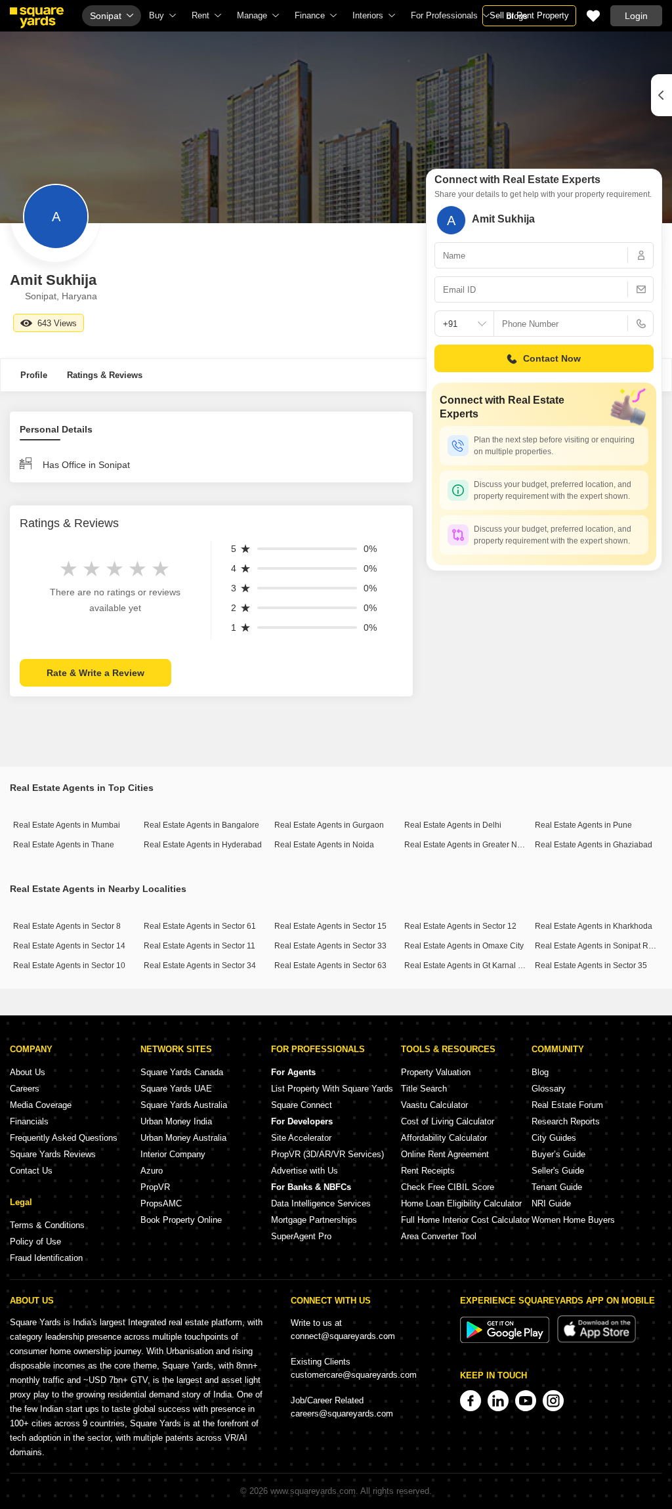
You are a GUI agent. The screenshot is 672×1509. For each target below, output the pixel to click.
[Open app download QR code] (661, 95)
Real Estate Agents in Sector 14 (69, 945)
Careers (24, 1089)
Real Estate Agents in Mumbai (66, 825)
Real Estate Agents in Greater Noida (468, 844)
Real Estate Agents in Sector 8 (67, 926)
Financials (29, 1121)
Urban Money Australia (183, 1138)
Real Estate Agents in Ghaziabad (593, 844)
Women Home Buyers (573, 1220)
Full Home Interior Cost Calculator (465, 1220)
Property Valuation (436, 1072)
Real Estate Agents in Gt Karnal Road (470, 965)
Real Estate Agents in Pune (583, 825)
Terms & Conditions (47, 1225)
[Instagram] (553, 1400)
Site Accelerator (301, 1138)
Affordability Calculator (444, 1138)
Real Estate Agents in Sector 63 (330, 965)
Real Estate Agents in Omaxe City (464, 945)
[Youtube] (525, 1400)
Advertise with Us (304, 1171)
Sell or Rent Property (529, 15)
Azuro (151, 1171)
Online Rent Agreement (445, 1154)
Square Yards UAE (176, 1089)
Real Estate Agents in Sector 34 (200, 965)
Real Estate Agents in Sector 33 (330, 945)
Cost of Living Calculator (447, 1121)
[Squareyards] (37, 17)
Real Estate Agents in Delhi (452, 825)
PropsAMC (161, 1203)
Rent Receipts (428, 1171)
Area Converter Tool (438, 1236)
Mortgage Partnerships (314, 1220)
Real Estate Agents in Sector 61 (200, 926)
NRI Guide (551, 1203)
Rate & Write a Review (95, 673)
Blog (540, 1072)
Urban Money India (176, 1121)
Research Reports (566, 1121)
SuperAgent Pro (301, 1236)
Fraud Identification (46, 1258)
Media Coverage (41, 1105)
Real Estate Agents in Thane (63, 844)
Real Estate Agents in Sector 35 (591, 965)
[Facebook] (470, 1400)
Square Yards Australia (183, 1105)
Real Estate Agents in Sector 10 (69, 965)
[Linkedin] (498, 1400)
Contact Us (31, 1171)
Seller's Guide (558, 1171)
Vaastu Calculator (434, 1105)
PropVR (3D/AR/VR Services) (327, 1154)
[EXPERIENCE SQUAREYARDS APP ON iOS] (596, 1340)
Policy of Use (35, 1241)
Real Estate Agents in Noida (324, 844)
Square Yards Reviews (53, 1154)
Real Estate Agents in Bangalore (201, 825)
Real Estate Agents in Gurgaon (329, 825)
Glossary (549, 1089)
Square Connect (301, 1105)
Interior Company (172, 1154)
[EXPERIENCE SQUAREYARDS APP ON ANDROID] (506, 1340)
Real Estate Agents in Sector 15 (330, 926)
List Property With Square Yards (332, 1089)
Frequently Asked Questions (63, 1138)
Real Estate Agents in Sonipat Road (598, 945)
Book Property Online (181, 1220)
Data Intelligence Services (321, 1203)
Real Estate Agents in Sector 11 (199, 945)
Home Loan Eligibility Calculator (461, 1203)
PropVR (155, 1187)
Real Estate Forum (567, 1105)
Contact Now (552, 358)
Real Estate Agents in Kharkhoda (593, 926)
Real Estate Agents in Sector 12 (460, 926)
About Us (27, 1072)
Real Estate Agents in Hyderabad (203, 844)
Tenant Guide (557, 1187)
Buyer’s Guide (558, 1154)
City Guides (554, 1138)
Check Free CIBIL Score (447, 1187)
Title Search (424, 1089)
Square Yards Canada (181, 1072)
